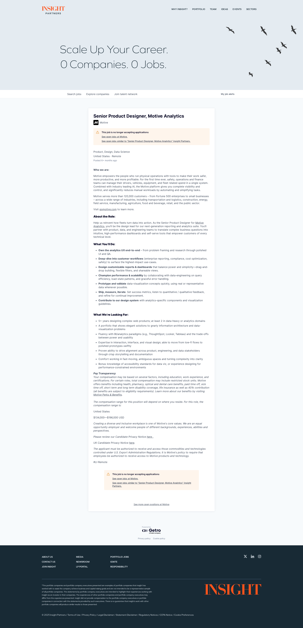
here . (150, 436)
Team (213, 9)
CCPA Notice (166, 615)
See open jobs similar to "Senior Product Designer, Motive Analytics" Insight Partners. (146, 141)
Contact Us (48, 562)
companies (97, 94)
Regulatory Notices (148, 615)
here (131, 442)
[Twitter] (245, 556)
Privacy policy (144, 538)
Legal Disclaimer (106, 615)
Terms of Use (74, 615)
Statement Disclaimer (127, 615)
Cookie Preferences (184, 615)
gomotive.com (108, 209)
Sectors (251, 9)
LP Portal (82, 566)
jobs (74, 94)
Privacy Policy (89, 615)
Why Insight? (179, 9)
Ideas (224, 9)
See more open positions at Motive (151, 504)
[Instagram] (259, 556)
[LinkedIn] (252, 556)
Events (237, 9)
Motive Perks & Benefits (107, 394)
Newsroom (82, 562)
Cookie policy (159, 538)
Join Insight (49, 566)
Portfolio (198, 9)
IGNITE (113, 562)
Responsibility (119, 566)
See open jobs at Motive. (115, 136)
